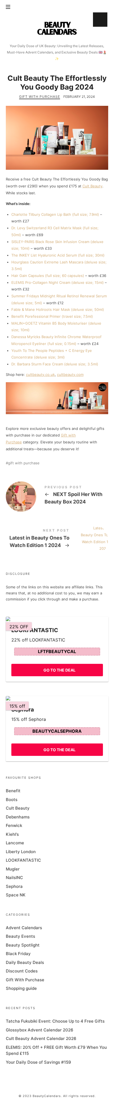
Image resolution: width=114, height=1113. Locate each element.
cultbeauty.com (70, 374)
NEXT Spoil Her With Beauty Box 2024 (57, 496)
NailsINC (14, 877)
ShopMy (100, 19)
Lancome (15, 842)
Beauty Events (20, 936)
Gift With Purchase (39, 97)
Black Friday (18, 953)
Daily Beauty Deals (25, 962)
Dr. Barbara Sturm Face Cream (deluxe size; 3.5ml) (54, 364)
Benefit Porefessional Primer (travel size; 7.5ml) (52, 316)
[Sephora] (57, 698)
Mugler (13, 869)
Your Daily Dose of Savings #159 (38, 1062)
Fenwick (14, 825)
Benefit (13, 790)
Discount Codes (22, 971)
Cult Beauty (92, 186)
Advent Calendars (24, 927)
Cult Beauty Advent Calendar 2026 (41, 1038)
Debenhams (18, 817)
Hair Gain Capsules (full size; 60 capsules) (47, 275)
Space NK (15, 895)
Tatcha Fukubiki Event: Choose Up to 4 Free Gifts (55, 1021)
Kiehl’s (12, 834)
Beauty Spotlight (23, 945)
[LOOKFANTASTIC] (57, 619)
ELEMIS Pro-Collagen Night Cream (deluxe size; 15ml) (57, 282)
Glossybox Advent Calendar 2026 (39, 1030)
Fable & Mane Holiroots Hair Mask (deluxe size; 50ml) (57, 309)
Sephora (14, 886)
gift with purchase (24, 463)
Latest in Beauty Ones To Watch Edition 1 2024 (57, 539)
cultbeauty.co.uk (40, 374)
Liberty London (21, 851)
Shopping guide (21, 988)
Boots (11, 799)
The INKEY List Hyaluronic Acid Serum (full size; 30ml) (58, 255)
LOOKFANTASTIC (23, 860)
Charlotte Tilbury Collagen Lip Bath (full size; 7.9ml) (55, 214)
